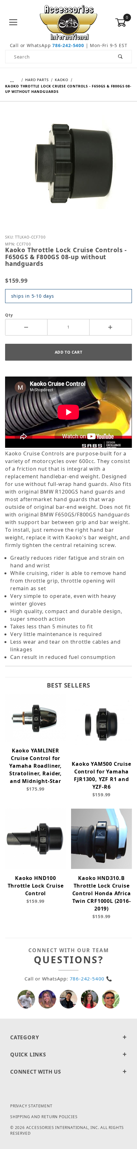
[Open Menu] (13, 22)
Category (24, 1037)
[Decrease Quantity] (26, 327)
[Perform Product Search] (121, 56)
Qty (9, 315)
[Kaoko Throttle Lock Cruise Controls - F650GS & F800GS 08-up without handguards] (68, 166)
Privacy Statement (31, 1106)
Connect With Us (35, 1071)
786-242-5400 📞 (91, 978)
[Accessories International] (68, 22)
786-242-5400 (68, 45)
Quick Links (28, 1054)
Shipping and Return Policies (43, 1116)
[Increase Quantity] (111, 327)
